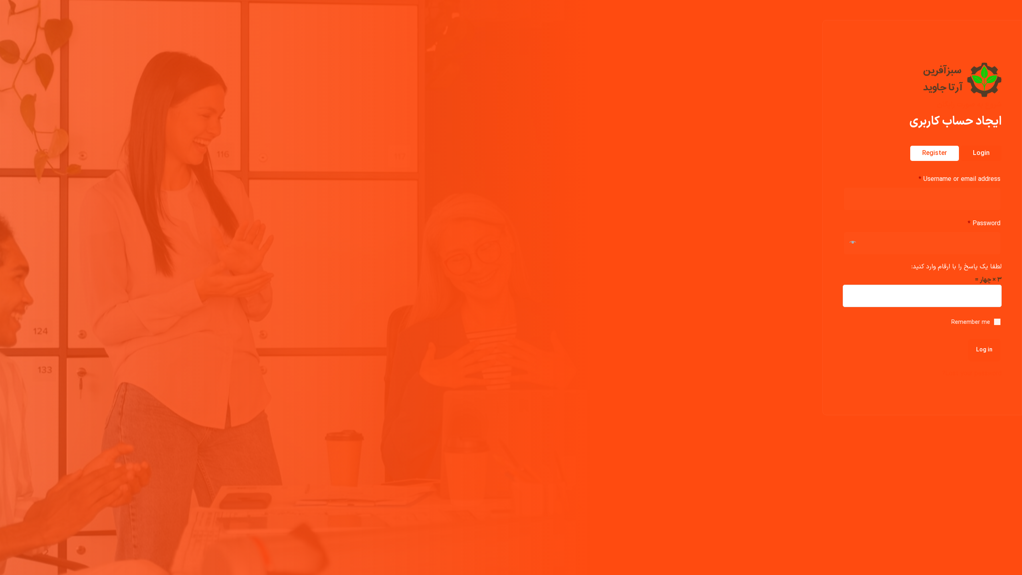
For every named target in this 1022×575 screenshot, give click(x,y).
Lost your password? (972, 374)
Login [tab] (981, 153)
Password (984, 223)
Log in (984, 350)
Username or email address (959, 179)
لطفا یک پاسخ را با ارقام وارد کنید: (956, 267)
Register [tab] (934, 153)
